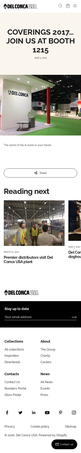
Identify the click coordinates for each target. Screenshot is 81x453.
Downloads (12, 362)
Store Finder (13, 395)
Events (45, 388)
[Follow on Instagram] (73, 412)
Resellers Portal (15, 388)
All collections (14, 349)
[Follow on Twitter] (20, 412)
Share (43, 172)
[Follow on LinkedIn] (33, 412)
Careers (45, 362)
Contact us (66, 444)
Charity (45, 355)
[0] (68, 6)
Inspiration (12, 355)
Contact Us (12, 382)
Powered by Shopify (53, 435)
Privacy (10, 426)
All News (46, 382)
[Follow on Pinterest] (60, 412)
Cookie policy (40, 426)
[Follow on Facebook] (7, 412)
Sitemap (70, 426)
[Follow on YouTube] (47, 412)
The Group (47, 349)
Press (44, 395)
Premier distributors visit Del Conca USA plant (28, 259)
